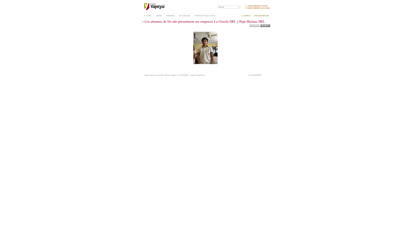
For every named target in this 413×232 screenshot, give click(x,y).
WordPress (201, 75)
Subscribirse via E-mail (258, 8)
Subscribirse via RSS (257, 6)
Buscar (239, 7)
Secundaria (184, 16)
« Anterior (254, 25)
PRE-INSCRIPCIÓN (261, 16)
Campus (246, 16)
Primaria (170, 16)
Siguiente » (265, 25)
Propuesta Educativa (205, 16)
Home (148, 16)
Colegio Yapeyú (154, 6)
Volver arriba (255, 75)
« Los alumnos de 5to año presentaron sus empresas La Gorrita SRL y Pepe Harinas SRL (203, 21)
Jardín (159, 16)
